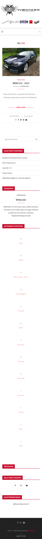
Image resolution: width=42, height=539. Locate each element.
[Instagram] (21, 485)
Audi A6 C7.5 (7, 168)
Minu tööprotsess (9, 163)
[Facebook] (15, 485)
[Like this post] (16, 120)
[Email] (26, 485)
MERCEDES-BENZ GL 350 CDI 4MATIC (16, 178)
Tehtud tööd (21, 80)
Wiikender (25, 86)
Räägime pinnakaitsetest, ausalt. (15, 158)
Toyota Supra (7, 173)
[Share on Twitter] (21, 120)
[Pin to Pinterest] (23, 120)
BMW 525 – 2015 (21, 83)
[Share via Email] (26, 120)
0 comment (28, 116)
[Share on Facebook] (18, 120)
